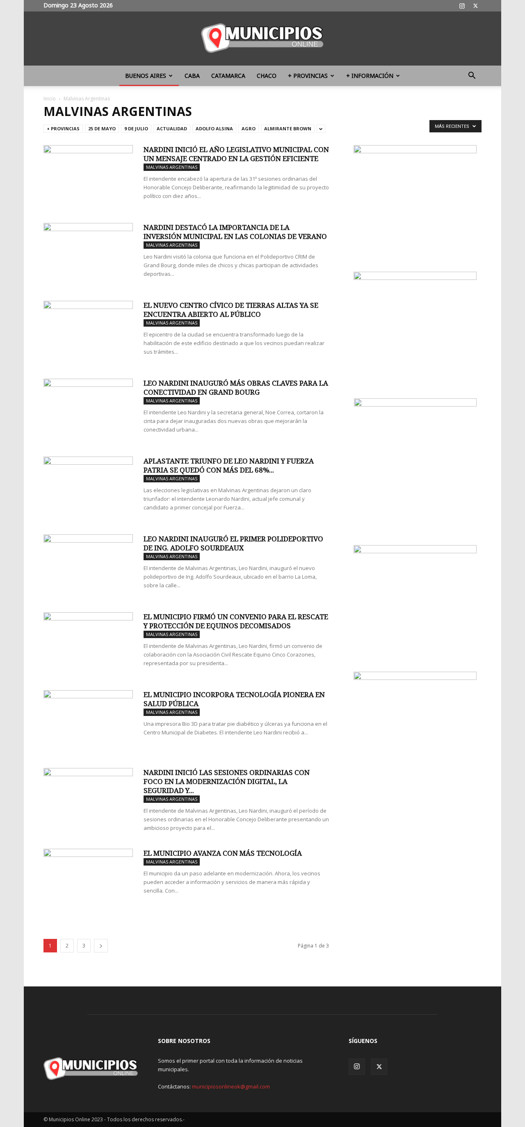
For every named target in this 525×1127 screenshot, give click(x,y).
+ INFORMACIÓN (369, 76)
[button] (472, 76)
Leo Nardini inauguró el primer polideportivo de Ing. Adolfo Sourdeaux (233, 543)
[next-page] (101, 945)
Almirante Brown (287, 128)
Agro (249, 128)
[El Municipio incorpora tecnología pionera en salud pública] (88, 721)
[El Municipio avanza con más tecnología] (88, 879)
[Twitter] (475, 5)
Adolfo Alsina (214, 128)
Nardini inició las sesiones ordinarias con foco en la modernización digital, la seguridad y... (227, 781)
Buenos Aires (145, 76)
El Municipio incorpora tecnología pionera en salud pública (234, 699)
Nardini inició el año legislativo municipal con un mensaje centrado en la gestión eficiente (236, 154)
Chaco (266, 76)
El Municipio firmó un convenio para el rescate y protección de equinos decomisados (236, 621)
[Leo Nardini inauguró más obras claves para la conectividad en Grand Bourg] (88, 409)
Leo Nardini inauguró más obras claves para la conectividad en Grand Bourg (236, 387)
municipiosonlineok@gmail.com (231, 1086)
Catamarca (228, 76)
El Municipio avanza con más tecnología (223, 853)
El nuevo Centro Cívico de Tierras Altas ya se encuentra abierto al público (231, 309)
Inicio (49, 98)
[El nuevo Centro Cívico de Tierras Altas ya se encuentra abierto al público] (88, 331)
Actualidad (172, 128)
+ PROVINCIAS (308, 76)
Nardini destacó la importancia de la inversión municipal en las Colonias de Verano (235, 232)
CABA (192, 76)
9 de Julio (136, 128)
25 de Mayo (102, 128)
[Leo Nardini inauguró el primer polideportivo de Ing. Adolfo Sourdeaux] (88, 565)
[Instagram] (462, 5)
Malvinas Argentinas (171, 167)
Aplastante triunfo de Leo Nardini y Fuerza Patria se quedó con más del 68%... (229, 465)
